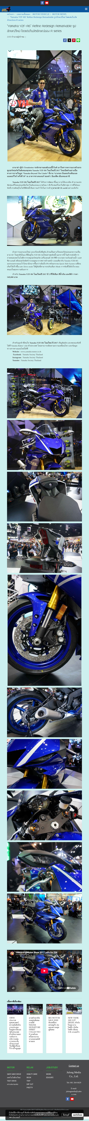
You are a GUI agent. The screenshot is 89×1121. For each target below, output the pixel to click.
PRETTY (30, 1088)
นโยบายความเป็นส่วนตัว (51, 1115)
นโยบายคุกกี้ (16, 1117)
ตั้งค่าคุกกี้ (66, 1115)
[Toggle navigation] (86, 9)
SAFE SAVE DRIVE (14, 1074)
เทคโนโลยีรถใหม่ (14, 1077)
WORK (48, 1074)
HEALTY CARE (32, 1074)
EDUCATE (49, 1077)
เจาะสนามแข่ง (12, 1084)
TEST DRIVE (11, 1081)
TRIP (28, 1081)
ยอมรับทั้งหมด (77, 1115)
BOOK (29, 1077)
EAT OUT (30, 1084)
